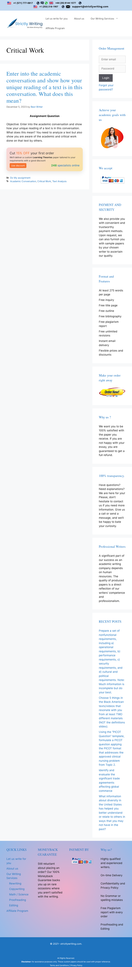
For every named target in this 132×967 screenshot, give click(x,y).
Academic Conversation (23, 181)
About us (79, 18)
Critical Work (44, 181)
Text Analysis (59, 181)
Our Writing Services (102, 18)
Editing (13, 905)
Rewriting (15, 883)
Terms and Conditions (59, 965)
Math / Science (18, 894)
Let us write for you (57, 18)
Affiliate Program (55, 28)
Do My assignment (20, 177)
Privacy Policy (76, 965)
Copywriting (16, 889)
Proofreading (17, 900)
